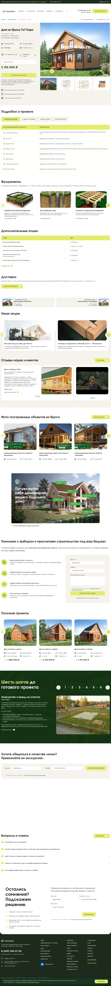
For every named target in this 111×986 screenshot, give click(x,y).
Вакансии (90, 956)
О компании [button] (58, 11)
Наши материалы (72, 942)
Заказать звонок (86, 12)
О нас (89, 942)
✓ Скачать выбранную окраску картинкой (25, 525)
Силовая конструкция (10, 119)
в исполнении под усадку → (10, 38)
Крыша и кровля (45, 119)
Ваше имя (73, 559)
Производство (91, 945)
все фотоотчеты (99, 417)
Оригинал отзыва (10, 392)
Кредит (69, 953)
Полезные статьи (72, 969)
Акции (68, 948)
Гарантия (69, 958)
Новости (89, 948)
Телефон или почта (84, 896)
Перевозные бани (46, 956)
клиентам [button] (49, 11)
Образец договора (72, 961)
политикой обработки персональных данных (35, 775)
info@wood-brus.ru (104, 1)
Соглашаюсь (101, 981)
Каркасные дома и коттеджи (49, 942)
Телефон (72, 567)
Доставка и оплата (72, 950)
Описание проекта (60, 119)
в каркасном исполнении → (10, 35)
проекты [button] (21, 11)
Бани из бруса (45, 953)
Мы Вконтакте (49, 964)
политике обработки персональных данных (27, 982)
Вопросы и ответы (72, 966)
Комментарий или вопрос (77, 575)
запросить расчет (18, 954)
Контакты (43, 1)
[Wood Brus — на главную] (8, 11)
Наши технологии (72, 945)
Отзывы (89, 950)
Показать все (5, 266)
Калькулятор (91, 960)
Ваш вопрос (54, 903)
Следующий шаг (6, 729)
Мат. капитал (70, 956)
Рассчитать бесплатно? (8, 84)
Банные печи (44, 959)
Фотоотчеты (91, 963)
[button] (45, 71)
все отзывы (100, 360)
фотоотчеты (31, 11)
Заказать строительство (18, 75)
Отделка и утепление (29, 119)
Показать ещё (8, 389)
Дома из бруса (45, 945)
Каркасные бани (45, 951)
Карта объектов (71, 964)
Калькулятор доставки (10, 286)
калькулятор (40, 11)
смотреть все (100, 835)
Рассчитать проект (100, 11)
